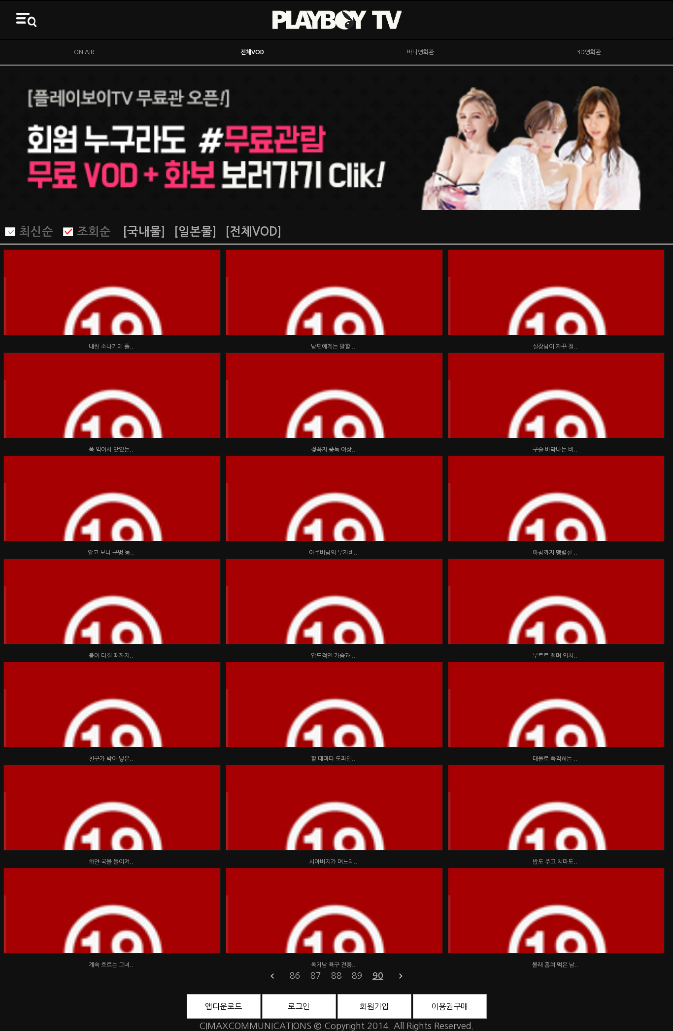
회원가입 (374, 1006)
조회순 (94, 231)
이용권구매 (449, 1006)
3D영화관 (589, 52)
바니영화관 (420, 52)
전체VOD (252, 52)
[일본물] (195, 232)
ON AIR (84, 52)
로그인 (299, 1006)
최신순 (36, 231)
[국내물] (144, 232)
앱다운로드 (223, 1006)
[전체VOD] (253, 232)
